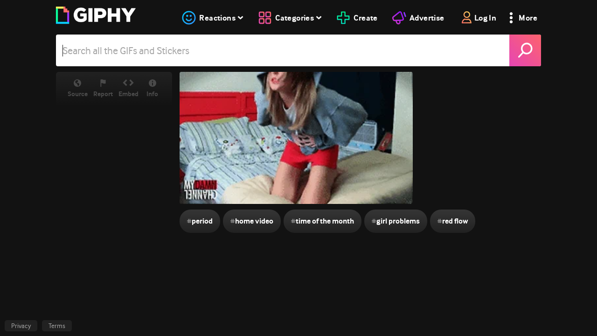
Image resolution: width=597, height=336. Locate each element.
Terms (57, 325)
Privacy (21, 325)
